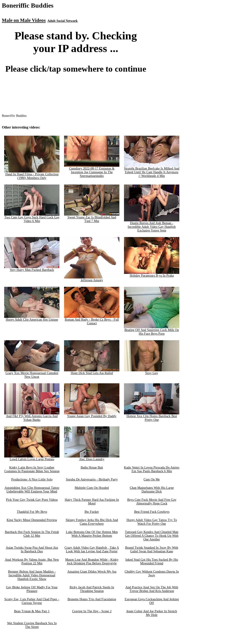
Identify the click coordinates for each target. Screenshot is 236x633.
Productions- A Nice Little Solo (32, 479)
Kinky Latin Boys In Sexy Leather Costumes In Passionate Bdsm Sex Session (31, 469)
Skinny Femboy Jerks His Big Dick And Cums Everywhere (92, 521)
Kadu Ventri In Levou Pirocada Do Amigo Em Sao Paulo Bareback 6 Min (151, 469)
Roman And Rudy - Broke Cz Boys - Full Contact (92, 321)
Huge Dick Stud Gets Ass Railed (92, 373)
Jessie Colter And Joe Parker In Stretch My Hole (151, 613)
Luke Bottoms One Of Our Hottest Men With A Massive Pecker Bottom (92, 533)
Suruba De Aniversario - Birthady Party (92, 479)
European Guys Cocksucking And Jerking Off (152, 601)
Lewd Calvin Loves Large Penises (32, 459)
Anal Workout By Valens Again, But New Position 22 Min (32, 561)
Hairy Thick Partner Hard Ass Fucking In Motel (92, 501)
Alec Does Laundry (91, 459)
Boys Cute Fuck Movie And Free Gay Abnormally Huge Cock (151, 501)
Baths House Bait (92, 467)
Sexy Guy (151, 373)
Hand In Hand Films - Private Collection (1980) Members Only (32, 176)
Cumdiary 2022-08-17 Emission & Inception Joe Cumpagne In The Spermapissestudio (92, 172)
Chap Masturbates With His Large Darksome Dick (152, 489)
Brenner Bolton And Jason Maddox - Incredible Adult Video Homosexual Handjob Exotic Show (32, 575)
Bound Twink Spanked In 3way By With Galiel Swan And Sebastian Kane (151, 549)
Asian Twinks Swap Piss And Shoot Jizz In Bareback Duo (32, 549)
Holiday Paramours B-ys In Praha (152, 275)
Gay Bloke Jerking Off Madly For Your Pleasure (32, 589)
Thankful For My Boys (32, 511)
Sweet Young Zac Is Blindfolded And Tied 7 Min (92, 219)
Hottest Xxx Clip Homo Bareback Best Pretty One (152, 418)
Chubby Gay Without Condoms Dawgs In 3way (152, 573)
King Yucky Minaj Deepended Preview (32, 520)
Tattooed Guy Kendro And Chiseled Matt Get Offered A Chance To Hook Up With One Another (151, 535)
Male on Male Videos (24, 20)
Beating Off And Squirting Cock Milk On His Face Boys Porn (151, 331)
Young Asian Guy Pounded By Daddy (91, 416)
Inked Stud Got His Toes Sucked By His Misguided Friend (151, 561)
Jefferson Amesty (92, 280)
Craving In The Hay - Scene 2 (92, 611)
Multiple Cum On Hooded (92, 487)
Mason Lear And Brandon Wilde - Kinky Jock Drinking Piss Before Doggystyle (91, 561)
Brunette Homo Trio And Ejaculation (92, 599)
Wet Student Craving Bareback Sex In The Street (32, 625)
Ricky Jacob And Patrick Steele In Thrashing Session (92, 589)
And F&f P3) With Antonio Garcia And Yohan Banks (32, 418)
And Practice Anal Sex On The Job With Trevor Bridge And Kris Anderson (151, 589)
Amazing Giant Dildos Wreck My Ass (91, 571)
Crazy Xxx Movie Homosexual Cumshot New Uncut (32, 374)
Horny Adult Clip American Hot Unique (32, 319)
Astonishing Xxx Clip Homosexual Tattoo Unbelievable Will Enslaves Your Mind (32, 489)
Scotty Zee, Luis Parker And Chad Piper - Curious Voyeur (31, 601)
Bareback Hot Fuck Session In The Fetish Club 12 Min (32, 533)
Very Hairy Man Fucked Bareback (32, 270)
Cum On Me (152, 479)
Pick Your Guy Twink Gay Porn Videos (32, 499)
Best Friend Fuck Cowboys (151, 511)
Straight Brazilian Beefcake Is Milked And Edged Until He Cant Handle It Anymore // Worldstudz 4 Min (151, 172)
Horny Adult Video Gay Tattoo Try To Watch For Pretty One (152, 521)
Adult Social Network (62, 21)
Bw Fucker (92, 511)
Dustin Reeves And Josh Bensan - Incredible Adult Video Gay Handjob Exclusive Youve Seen (152, 226)
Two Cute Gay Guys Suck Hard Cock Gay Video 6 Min (31, 219)
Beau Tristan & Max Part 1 (32, 611)
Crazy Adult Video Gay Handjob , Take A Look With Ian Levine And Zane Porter (92, 549)
